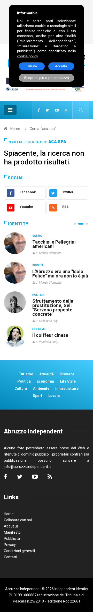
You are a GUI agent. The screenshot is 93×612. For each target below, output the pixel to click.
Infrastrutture (67, 388)
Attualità (46, 374)
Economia (45, 381)
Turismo (26, 374)
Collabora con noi (18, 520)
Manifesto (12, 532)
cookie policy (27, 56)
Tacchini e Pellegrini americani (54, 244)
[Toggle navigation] (10, 110)
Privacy (10, 545)
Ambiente (41, 388)
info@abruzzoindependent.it (27, 467)
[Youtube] (56, 110)
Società (38, 265)
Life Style (39, 329)
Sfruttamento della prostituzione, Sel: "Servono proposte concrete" (52, 307)
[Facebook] (38, 110)
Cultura (20, 388)
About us (11, 526)
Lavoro (54, 396)
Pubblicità (12, 538)
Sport (37, 396)
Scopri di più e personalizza (46, 78)
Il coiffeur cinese (50, 335)
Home (15, 129)
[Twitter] (47, 110)
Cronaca (67, 374)
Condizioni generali (19, 551)
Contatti (10, 557)
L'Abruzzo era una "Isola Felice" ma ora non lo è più (60, 274)
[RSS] (66, 110)
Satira (37, 235)
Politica (38, 294)
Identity (18, 223)
